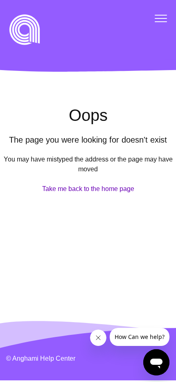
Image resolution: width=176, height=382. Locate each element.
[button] (160, 18)
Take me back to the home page (88, 188)
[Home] (24, 29)
